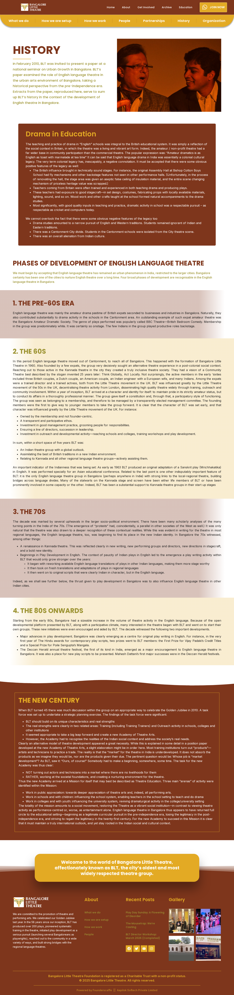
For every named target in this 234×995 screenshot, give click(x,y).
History (184, 20)
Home (111, 7)
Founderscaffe (103, 990)
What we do (19, 20)
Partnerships (154, 20)
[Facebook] (129, 948)
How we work (95, 20)
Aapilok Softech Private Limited (137, 990)
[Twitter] (136, 948)
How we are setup (56, 20)
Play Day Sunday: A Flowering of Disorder (145, 914)
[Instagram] (151, 948)
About (126, 7)
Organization (214, 20)
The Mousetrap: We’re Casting (140, 925)
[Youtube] (144, 948)
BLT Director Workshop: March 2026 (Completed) (143, 936)
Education (185, 7)
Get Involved (145, 7)
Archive (167, 7)
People (124, 20)
